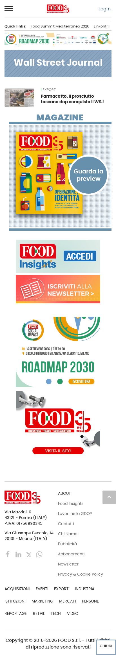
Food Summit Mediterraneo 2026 (60, 26)
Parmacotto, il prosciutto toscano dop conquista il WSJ (72, 99)
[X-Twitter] (29, 554)
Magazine (59, 117)
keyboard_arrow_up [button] (109, 496)
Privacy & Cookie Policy (80, 574)
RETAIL (39, 613)
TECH (56, 613)
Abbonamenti (71, 554)
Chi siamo (67, 534)
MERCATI (67, 601)
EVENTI (42, 589)
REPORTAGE (16, 613)
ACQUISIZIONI (17, 589)
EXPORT (49, 89)
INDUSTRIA (84, 589)
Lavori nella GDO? (75, 513)
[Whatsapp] (39, 554)
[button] (9, 8)
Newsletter (68, 564)
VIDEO (72, 613)
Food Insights (70, 503)
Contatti (66, 523)
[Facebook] (9, 554)
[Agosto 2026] (60, 173)
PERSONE (90, 601)
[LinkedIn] (19, 554)
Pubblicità (67, 544)
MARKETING (42, 601)
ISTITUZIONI (15, 601)
